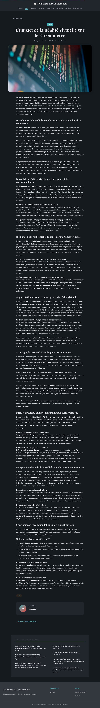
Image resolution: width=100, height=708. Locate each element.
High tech (34, 8)
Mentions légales (80, 692)
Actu (26, 8)
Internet (41, 8)
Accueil (20, 8)
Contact (77, 696)
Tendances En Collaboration (50, 3)
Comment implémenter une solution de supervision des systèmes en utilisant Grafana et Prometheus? (68, 661)
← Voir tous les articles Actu (26, 621)
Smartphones (77, 8)
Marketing (59, 8)
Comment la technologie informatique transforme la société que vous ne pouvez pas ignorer (30, 648)
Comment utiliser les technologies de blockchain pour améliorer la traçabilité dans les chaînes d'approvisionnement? (30, 665)
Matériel (68, 8)
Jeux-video (50, 8)
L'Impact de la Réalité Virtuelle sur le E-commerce (66, 647)
